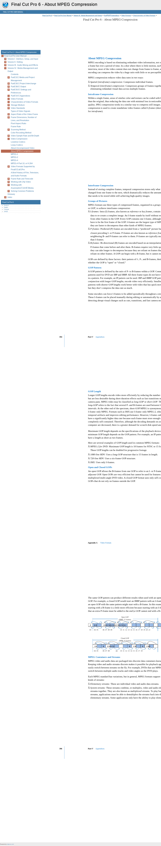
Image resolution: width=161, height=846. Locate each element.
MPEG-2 (14, 157)
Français (6, 209)
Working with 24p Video (21, 182)
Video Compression (19, 139)
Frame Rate (16, 127)
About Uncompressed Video (22, 148)
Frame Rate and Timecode (22, 179)
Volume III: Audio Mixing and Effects (23, 65)
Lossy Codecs (17, 145)
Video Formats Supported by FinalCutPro (23, 168)
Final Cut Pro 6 (5, 4)
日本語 (6, 211)
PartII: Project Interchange (23, 83)
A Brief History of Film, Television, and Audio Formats (25, 174)
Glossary (11, 194)
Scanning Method (18, 130)
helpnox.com (10, 844)
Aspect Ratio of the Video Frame (24, 114)
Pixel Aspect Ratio (18, 123)
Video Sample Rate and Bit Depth (25, 136)
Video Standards (18, 108)
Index (10, 197)
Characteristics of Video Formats (144, 15)
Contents (14, 74)
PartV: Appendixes (111, 15)
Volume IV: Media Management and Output (88, 15)
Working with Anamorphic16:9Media (22, 186)
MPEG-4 (14, 160)
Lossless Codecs (18, 142)
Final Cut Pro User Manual (13, 12)
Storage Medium (18, 105)
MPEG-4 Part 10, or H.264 (22, 163)
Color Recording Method (21, 133)
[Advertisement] (61, 33)
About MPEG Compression (22, 151)
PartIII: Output (18, 87)
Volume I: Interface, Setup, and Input (23, 59)
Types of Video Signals (20, 111)
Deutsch (6, 205)
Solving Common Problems (22, 191)
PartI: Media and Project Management (23, 78)
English (6, 207)
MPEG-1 (14, 154)
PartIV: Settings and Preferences (21, 91)
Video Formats (126, 15)
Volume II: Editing (15, 62)
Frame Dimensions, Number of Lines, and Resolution (23, 118)
